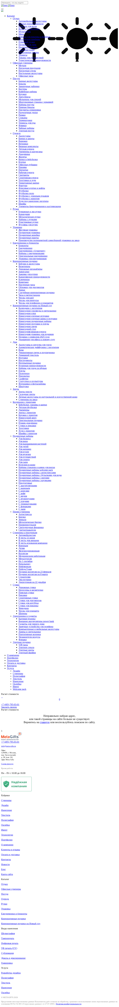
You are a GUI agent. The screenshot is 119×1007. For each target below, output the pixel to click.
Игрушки (23, 357)
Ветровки (23, 144)
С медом (23, 496)
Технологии (13, 660)
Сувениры (18, 673)
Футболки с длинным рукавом (34, 196)
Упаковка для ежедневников (33, 258)
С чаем (22, 509)
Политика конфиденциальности (68, 1004)
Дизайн (16, 671)
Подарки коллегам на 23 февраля (35, 571)
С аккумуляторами (28, 485)
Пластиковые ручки (28, 222)
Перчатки (23, 170)
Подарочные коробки (29, 235)
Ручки (16, 209)
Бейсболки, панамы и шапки (33, 404)
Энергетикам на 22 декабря (32, 582)
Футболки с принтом (29, 198)
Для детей (23, 446)
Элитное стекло (26, 647)
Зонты (16, 389)
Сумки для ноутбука (29, 603)
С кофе (22, 493)
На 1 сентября (25, 561)
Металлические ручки (29, 217)
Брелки (22, 517)
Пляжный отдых (27, 42)
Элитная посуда (26, 130)
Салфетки (23, 378)
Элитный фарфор (27, 652)
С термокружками (28, 504)
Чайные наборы (26, 128)
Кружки (23, 94)
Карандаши (24, 214)
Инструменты (25, 360)
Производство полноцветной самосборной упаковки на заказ (49, 240)
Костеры (23, 89)
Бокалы (22, 83)
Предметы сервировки (30, 110)
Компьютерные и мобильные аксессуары (39, 629)
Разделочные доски (28, 112)
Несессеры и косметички (31, 590)
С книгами (24, 491)
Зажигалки (24, 271)
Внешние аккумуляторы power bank (36, 621)
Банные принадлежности (31, 23)
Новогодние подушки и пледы (34, 324)
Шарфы (22, 204)
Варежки (23, 141)
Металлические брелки (30, 522)
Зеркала (22, 519)
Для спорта (24, 459)
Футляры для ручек (28, 224)
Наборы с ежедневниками (31, 253)
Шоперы (23, 613)
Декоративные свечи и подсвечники (37, 352)
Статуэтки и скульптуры (31, 381)
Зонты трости (25, 391)
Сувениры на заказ (28, 399)
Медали (22, 65)
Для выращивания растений (32, 444)
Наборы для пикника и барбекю (34, 37)
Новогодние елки (27, 313)
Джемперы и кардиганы (31, 151)
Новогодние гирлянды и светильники (37, 311)
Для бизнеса (25, 438)
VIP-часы (23, 645)
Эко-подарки (25, 579)
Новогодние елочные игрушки (34, 316)
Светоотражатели (27, 530)
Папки (22, 290)
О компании (13, 655)
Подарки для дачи (27, 44)
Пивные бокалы (27, 107)
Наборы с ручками (28, 219)
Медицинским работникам (32, 556)
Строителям (24, 577)
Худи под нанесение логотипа (33, 201)
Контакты (12, 665)
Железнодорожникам (29, 551)
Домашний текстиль (29, 355)
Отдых (16, 18)
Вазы (21, 350)
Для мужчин (25, 454)
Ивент (16, 686)
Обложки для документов (31, 287)
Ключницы (24, 279)
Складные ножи (27, 50)
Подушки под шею (28, 47)
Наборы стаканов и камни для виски (37, 467)
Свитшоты (24, 175)
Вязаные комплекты (28, 146)
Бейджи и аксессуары (29, 264)
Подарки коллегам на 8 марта (33, 574)
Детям (22, 548)
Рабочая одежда (26, 172)
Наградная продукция (29, 68)
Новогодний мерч (27, 418)
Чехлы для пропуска (29, 300)
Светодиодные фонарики (31, 527)
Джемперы (24, 410)
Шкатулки (24, 386)
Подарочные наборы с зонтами (34, 478)
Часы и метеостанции (29, 295)
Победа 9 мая (25, 569)
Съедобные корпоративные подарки (37, 292)
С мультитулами (27, 498)
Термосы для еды (27, 123)
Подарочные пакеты (29, 237)
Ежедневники (25, 248)
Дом (15, 342)
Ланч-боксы (24, 97)
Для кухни (24, 451)
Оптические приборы (29, 39)
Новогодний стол (27, 329)
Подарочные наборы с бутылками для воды (40, 475)
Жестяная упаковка (28, 230)
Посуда (16, 78)
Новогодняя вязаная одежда (32, 331)
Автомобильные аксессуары (33, 21)
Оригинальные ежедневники (33, 256)
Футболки (24, 190)
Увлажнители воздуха (29, 637)
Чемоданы (24, 608)
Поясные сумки (26, 592)
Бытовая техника (27, 618)
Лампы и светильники (30, 631)
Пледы (22, 371)
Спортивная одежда (28, 177)
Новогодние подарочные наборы (35, 321)
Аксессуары (24, 136)
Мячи (21, 34)
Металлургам (25, 558)
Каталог (11, 16)
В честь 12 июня (27, 538)
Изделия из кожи (27, 464)
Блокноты (23, 245)
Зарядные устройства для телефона (36, 626)
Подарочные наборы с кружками (35, 480)
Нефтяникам (25, 566)
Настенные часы (27, 284)
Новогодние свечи (28, 326)
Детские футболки (28, 407)
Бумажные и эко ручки (30, 211)
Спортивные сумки (28, 598)
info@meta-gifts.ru (8, 746)
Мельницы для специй (30, 99)
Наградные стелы (27, 70)
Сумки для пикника (28, 605)
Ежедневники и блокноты (26, 243)
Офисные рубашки (28, 164)
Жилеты (23, 157)
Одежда (16, 133)
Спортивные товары (29, 52)
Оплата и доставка (16, 663)
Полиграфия (19, 676)
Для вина (23, 441)
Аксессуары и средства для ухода (35, 344)
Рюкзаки (23, 595)
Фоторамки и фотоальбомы (32, 384)
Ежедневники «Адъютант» (32, 251)
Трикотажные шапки (29, 183)
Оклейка (17, 684)
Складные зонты (27, 394)
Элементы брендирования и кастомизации (40, 206)
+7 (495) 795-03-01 (10, 742)
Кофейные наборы (28, 91)
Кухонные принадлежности (32, 365)
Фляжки (23, 125)
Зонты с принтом (27, 412)
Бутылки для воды (28, 26)
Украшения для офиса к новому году (37, 339)
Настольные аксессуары (30, 73)
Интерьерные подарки (30, 363)
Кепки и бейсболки (28, 159)
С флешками (25, 506)
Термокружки (25, 120)
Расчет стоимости (10, 694)
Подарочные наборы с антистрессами (37, 472)
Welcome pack (19, 689)
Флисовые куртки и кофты (32, 188)
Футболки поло (26, 193)
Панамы (23, 167)
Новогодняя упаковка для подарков (36, 334)
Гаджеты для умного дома (31, 624)
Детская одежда (26, 149)
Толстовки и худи (27, 180)
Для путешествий (27, 457)
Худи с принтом (27, 431)
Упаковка (17, 227)
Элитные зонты (26, 650)
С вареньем (24, 488)
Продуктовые (25, 483)
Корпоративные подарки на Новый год (32, 305)
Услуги (10, 668)
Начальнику (24, 564)
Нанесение (18, 681)
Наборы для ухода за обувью (33, 368)
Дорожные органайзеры (30, 269)
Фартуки (23, 185)
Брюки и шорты (26, 138)
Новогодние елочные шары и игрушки (38, 318)
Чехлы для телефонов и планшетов (36, 303)
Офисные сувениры (23, 63)
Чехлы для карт (26, 297)
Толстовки (24, 428)
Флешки (23, 639)
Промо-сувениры (21, 511)
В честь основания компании (33, 543)
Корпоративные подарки (25, 261)
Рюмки (22, 115)
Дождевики (24, 154)
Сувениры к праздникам (25, 532)
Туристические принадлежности (35, 60)
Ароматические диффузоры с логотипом (39, 347)
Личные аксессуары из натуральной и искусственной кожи (48, 397)
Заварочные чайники (29, 86)
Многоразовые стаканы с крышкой (36, 102)
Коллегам (23, 553)
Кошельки (24, 282)
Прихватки (24, 376)
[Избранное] (2, 696)
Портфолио (12, 658)
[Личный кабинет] (1, 696)
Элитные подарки (22, 642)
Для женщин (25, 449)
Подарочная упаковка (29, 232)
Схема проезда (7, 764)
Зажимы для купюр (28, 274)
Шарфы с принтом (28, 433)
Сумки (16, 585)
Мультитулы (25, 31)
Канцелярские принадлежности (34, 277)
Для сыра (23, 462)
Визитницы (24, 266)
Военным (23, 545)
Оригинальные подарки (30, 420)
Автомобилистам (27, 535)
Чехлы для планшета (29, 611)
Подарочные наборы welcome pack (36, 470)
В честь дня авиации (29, 540)
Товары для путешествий (31, 57)
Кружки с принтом (28, 415)
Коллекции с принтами (24, 402)
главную (45, 722)
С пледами (24, 501)
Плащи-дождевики (28, 423)
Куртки (22, 162)
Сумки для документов (30, 600)
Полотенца (24, 373)
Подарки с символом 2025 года (34, 337)
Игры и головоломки (29, 29)
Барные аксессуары (28, 81)
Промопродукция (27, 525)
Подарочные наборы (23, 436)
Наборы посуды (26, 104)
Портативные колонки (30, 634)
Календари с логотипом (30, 308)
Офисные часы (26, 76)
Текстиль (17, 678)
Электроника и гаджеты (25, 616)
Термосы (23, 55)
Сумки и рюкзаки (27, 425)
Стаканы (23, 117)
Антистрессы (25, 514)
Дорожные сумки (27, 587)
